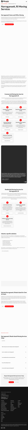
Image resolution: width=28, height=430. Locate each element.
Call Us (3, 24)
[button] (25, 181)
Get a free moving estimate (8, 24)
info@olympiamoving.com (5, 395)
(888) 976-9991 (4, 397)
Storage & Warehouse (7, 140)
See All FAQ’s (3, 340)
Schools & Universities (7, 129)
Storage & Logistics (20, 129)
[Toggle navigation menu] (26, 1)
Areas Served (4, 3)
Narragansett (19, 193)
